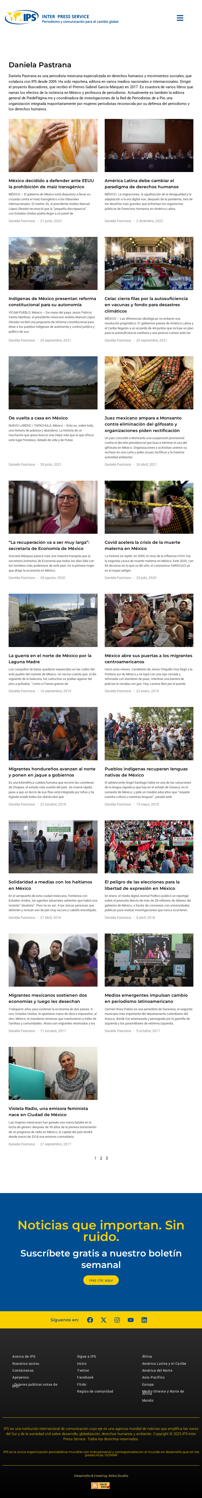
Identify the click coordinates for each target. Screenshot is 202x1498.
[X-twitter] (103, 1320)
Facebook (85, 1377)
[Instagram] (117, 1320)
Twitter (83, 1370)
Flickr (81, 1384)
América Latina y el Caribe (164, 1364)
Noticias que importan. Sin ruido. (101, 1231)
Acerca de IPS (23, 1356)
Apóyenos (20, 1377)
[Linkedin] (144, 1320)
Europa (148, 1384)
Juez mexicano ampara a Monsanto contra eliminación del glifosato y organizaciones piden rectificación (143, 424)
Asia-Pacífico (153, 1377)
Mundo (148, 1400)
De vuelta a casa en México (38, 418)
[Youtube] (130, 1320)
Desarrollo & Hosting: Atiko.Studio (101, 1476)
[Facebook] (90, 1320)
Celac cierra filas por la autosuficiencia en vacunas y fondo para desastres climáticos (146, 304)
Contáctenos (23, 1370)
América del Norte (157, 1370)
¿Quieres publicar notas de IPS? (34, 1385)
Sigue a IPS (86, 1356)
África (147, 1356)
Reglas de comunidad (95, 1391)
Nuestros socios (25, 1364)
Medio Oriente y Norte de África (163, 1392)
